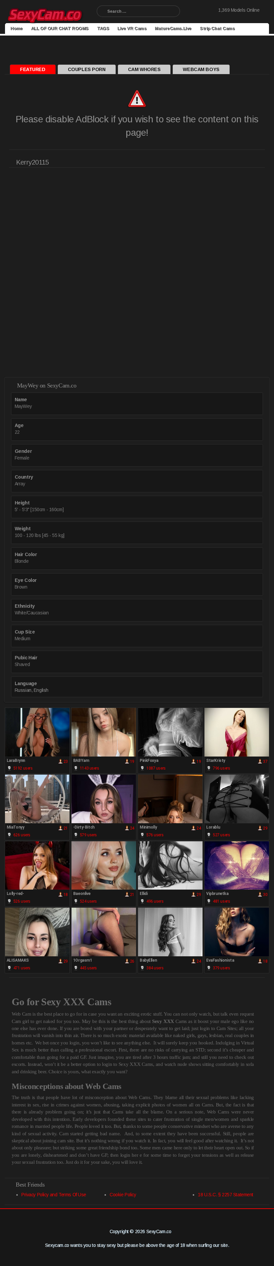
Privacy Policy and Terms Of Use (53, 1194)
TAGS (103, 28)
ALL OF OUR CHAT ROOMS (60, 28)
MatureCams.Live (173, 28)
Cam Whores (144, 69)
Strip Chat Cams (217, 28)
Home (16, 28)
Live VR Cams (131, 28)
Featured (32, 69)
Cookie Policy (123, 1194)
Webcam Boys (201, 69)
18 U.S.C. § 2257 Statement (225, 1194)
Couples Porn (87, 69)
